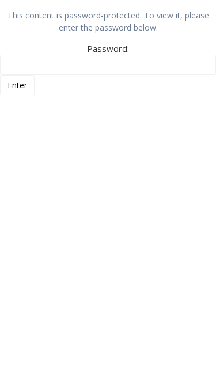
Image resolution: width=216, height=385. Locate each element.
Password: (108, 48)
